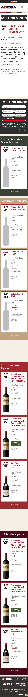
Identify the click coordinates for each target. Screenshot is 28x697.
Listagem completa (14, 191)
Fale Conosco (21, 690)
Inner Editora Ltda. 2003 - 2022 (9, 690)
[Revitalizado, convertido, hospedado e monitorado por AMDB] (26, 695)
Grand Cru (4, 39)
